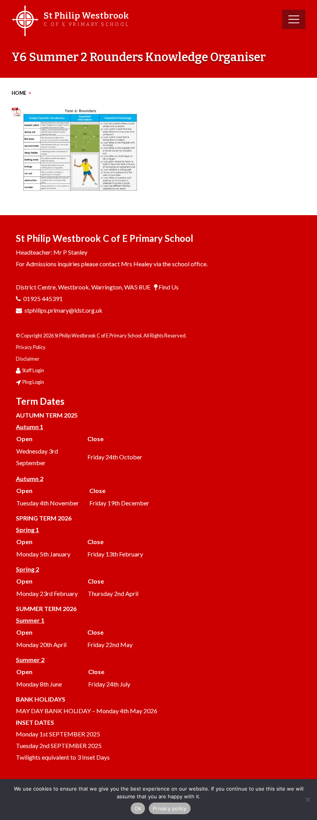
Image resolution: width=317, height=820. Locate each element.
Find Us (168, 287)
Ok (138, 808)
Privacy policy (170, 808)
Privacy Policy (31, 347)
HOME (19, 93)
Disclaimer (27, 359)
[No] (307, 799)
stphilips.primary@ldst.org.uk (63, 310)
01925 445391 (43, 298)
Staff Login (33, 370)
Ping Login (33, 382)
